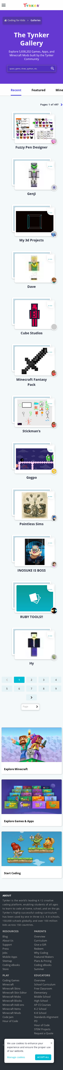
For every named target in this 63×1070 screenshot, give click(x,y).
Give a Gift (40, 944)
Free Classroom (43, 988)
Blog (5, 936)
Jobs (5, 952)
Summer (39, 969)
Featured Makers (44, 956)
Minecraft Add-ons (13, 1004)
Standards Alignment (46, 1017)
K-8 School (40, 1013)
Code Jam (8, 1017)
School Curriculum (44, 984)
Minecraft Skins (11, 988)
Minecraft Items (12, 1008)
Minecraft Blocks (12, 1000)
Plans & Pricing (42, 961)
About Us (8, 940)
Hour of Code (10, 1021)
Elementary (40, 992)
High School (41, 1000)
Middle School (42, 996)
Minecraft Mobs (12, 996)
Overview (39, 936)
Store (6, 969)
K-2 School (40, 1008)
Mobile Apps (10, 956)
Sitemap (7, 961)
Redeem (39, 948)
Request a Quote (43, 1033)
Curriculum (40, 940)
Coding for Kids (16, 20)
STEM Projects (42, 1029)
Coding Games (11, 980)
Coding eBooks (11, 965)
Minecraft (8, 984)
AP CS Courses (42, 1004)
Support (7, 944)
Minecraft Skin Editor (15, 992)
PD (35, 1021)
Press (6, 948)
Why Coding (41, 952)
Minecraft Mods (12, 1013)
